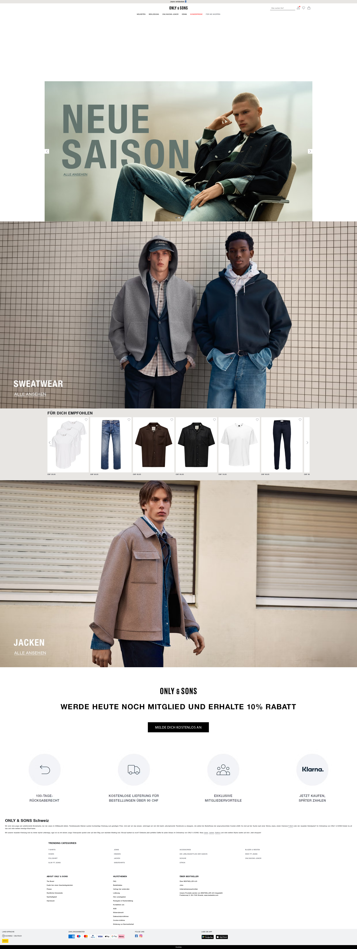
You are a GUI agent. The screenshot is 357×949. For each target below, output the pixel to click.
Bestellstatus (117, 885)
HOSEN (51, 854)
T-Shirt (290, 826)
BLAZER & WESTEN (252, 850)
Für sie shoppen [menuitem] (213, 14)
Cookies (179, 947)
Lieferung (116, 893)
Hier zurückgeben (119, 897)
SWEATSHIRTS (119, 862)
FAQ (114, 881)
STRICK (182, 862)
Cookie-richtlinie (119, 920)
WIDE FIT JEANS (251, 854)
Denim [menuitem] (184, 14)
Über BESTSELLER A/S (188, 881)
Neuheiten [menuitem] (141, 14)
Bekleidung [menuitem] (154, 14)
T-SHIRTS (52, 850)
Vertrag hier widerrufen (121, 889)
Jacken (211, 833)
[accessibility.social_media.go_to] (136, 937)
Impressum (51, 901)
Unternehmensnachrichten (189, 889)
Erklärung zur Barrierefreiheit (123, 924)
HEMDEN (117, 854)
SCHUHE (183, 858)
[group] (68, 447)
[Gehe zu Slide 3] (182, 218)
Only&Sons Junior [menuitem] (170, 14)
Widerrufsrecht (118, 912)
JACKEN (117, 858)
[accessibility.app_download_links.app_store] (223, 937)
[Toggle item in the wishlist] (86, 420)
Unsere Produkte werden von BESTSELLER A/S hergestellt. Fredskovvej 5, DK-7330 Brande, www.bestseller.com (201, 894)
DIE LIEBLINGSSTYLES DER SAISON (193, 854)
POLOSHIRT (52, 858)
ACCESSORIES (185, 850)
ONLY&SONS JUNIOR (253, 858)
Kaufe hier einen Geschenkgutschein (60, 885)
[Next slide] (310, 151)
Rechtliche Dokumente (55, 893)
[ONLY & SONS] (178, 9)
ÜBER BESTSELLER (189, 876)
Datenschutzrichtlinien (121, 916)
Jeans (206, 833)
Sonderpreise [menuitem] (196, 14)
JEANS (116, 850)
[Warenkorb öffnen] (308, 8)
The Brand (50, 881)
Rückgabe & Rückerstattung (123, 901)
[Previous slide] (47, 151)
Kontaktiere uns (118, 905)
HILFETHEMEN (120, 876)
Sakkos (217, 833)
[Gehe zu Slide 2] (179, 218)
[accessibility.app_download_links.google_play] (208, 937)
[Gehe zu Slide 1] (176, 218)
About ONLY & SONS (57, 876)
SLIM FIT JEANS (54, 862)
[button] (68, 444)
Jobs (181, 885)
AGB (114, 908)
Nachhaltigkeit (52, 897)
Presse (49, 889)
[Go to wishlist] (303, 9)
